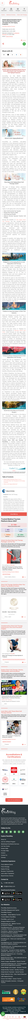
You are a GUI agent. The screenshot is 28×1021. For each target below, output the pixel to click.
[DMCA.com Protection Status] (23, 992)
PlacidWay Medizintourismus (9, 908)
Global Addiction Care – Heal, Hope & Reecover (14, 974)
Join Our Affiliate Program (8, 841)
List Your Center (5, 846)
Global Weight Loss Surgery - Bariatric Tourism (13, 967)
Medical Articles (11, 14)
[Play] (24, 44)
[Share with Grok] (12, 54)
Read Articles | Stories (7, 875)
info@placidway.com (9, 886)
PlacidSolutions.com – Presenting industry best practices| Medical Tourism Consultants (14, 935)
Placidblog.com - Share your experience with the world (13, 939)
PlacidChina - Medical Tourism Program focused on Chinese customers (11, 931)
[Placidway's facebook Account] (2, 831)
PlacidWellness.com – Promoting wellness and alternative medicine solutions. (13, 943)
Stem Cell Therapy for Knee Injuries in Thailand (12, 656)
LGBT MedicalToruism (7, 976)
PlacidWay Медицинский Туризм (10, 910)
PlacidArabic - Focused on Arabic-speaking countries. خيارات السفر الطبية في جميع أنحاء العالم (13, 950)
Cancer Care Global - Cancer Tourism (11, 978)
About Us (3, 839)
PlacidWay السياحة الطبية (7, 919)
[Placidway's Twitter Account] (6, 831)
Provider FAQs (5, 850)
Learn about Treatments (7, 873)
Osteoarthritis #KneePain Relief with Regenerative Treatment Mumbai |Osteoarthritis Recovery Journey (12, 697)
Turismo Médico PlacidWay (8, 917)
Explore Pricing (5, 869)
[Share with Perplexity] (8, 54)
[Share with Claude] (20, 54)
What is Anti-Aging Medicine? (10, 484)
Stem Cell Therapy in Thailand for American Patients (11, 736)
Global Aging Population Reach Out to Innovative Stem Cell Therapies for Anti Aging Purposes (14, 481)
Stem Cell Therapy (22, 14)
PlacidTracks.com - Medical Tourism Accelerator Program (11, 924)
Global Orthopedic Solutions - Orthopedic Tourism (12, 981)
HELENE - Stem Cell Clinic (9, 612)
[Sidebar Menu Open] (2, 3)
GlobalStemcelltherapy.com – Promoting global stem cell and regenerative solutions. (13, 964)
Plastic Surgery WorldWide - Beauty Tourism (13, 961)
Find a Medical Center (7, 864)
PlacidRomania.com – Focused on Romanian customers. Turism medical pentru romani (13, 928)
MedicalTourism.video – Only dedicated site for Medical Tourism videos (14, 958)
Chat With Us (14, 514)
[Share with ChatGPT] (4, 54)
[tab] (11, 581)
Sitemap (3, 857)
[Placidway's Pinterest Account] (14, 831)
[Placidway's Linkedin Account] (23, 831)
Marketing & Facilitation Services (10, 844)
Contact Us (4, 855)
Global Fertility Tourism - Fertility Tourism (12, 969)
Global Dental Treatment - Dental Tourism (12, 972)
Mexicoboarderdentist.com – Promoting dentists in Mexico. (11, 954)
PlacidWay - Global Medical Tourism (11, 914)
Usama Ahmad (9, 36)
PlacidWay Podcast (6, 912)
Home (3, 14)
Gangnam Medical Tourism (8, 921)
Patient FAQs (4, 848)
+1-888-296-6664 (9, 882)
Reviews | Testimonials (7, 871)
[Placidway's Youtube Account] (10, 831)
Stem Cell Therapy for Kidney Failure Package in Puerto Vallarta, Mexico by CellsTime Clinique (12, 568)
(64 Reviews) (12, 614)
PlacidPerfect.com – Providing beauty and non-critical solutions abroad (14, 947)
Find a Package (5, 866)
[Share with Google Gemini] (16, 54)
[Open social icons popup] (3, 44)
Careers (3, 853)
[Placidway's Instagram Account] (19, 831)
